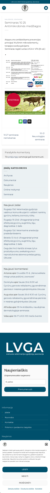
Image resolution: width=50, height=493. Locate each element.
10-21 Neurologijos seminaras (38, 136)
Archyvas (8, 175)
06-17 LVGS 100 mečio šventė (28, 316)
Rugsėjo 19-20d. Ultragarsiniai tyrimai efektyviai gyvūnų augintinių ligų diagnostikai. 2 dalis (21, 223)
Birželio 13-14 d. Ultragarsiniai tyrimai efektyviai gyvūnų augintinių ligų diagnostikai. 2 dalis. (21, 241)
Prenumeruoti (25, 389)
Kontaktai (38, 488)
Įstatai (7, 412)
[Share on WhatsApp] (21, 121)
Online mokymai (12, 190)
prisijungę (13, 157)
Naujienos (9, 19)
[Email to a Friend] (29, 121)
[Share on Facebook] (25, 121)
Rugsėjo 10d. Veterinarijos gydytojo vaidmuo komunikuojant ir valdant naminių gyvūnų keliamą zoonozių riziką (25, 212)
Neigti (25, 476)
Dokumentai (10, 180)
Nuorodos (9, 417)
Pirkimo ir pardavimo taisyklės (18, 427)
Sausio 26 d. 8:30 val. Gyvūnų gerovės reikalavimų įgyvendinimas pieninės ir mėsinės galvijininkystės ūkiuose (25, 285)
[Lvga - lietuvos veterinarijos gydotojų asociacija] (25, 8)
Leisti (25, 469)
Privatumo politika (27, 488)
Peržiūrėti (25, 483)
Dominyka (9, 282)
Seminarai (18, 19)
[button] (46, 444)
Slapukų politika (13, 488)
